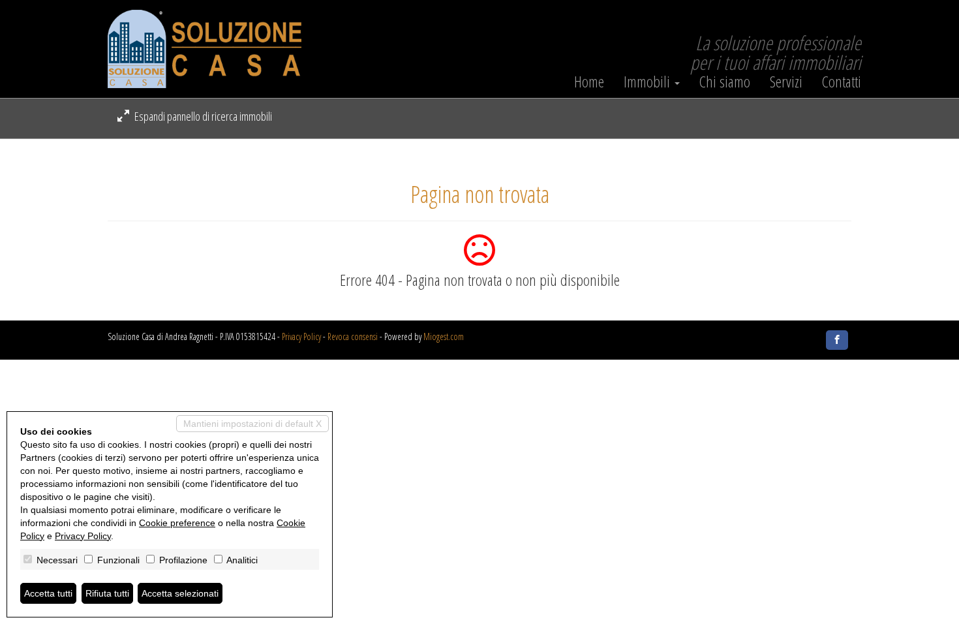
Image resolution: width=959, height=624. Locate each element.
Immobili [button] (648, 81)
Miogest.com (443, 336)
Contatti (841, 81)
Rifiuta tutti (107, 593)
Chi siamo (724, 81)
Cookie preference (177, 523)
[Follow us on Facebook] (837, 340)
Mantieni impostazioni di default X (252, 423)
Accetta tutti (48, 593)
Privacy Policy (301, 336)
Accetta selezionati (180, 593)
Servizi (786, 81)
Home (589, 81)
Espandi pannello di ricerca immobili (202, 116)
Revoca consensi (352, 336)
